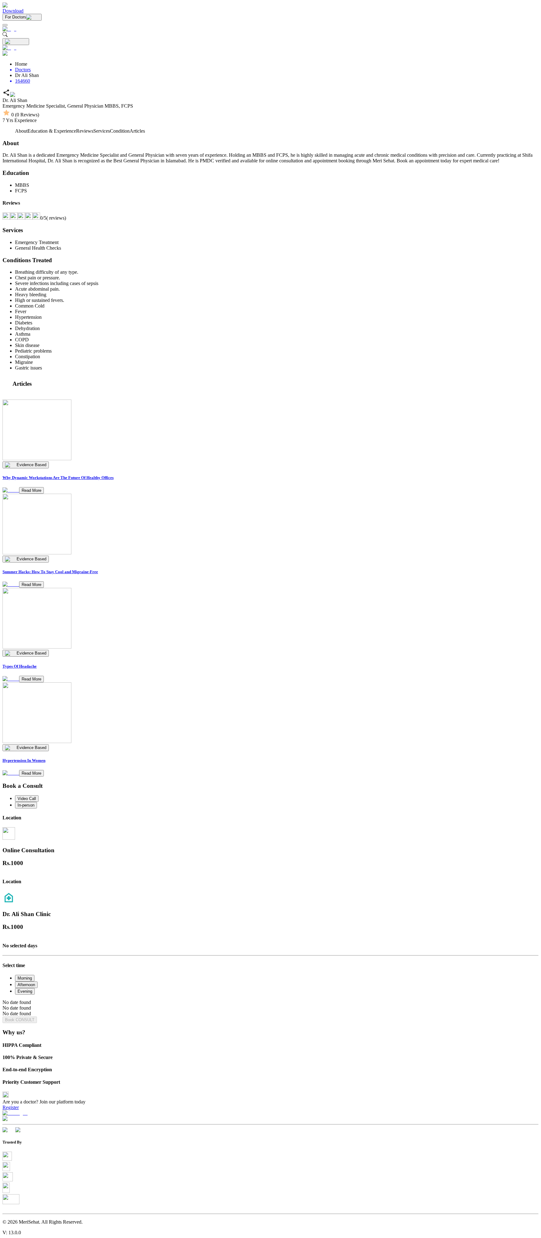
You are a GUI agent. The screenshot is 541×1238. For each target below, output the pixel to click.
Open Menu (270, 619)
